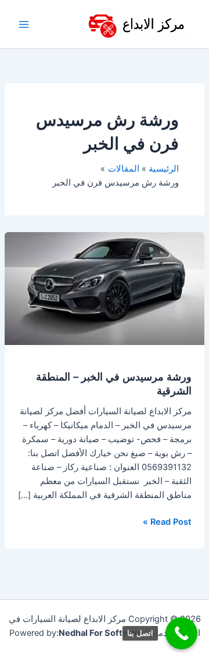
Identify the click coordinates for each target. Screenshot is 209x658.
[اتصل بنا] (181, 633)
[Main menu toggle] (24, 24)
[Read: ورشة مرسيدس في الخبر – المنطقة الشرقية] (104, 288)
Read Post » (167, 521)
